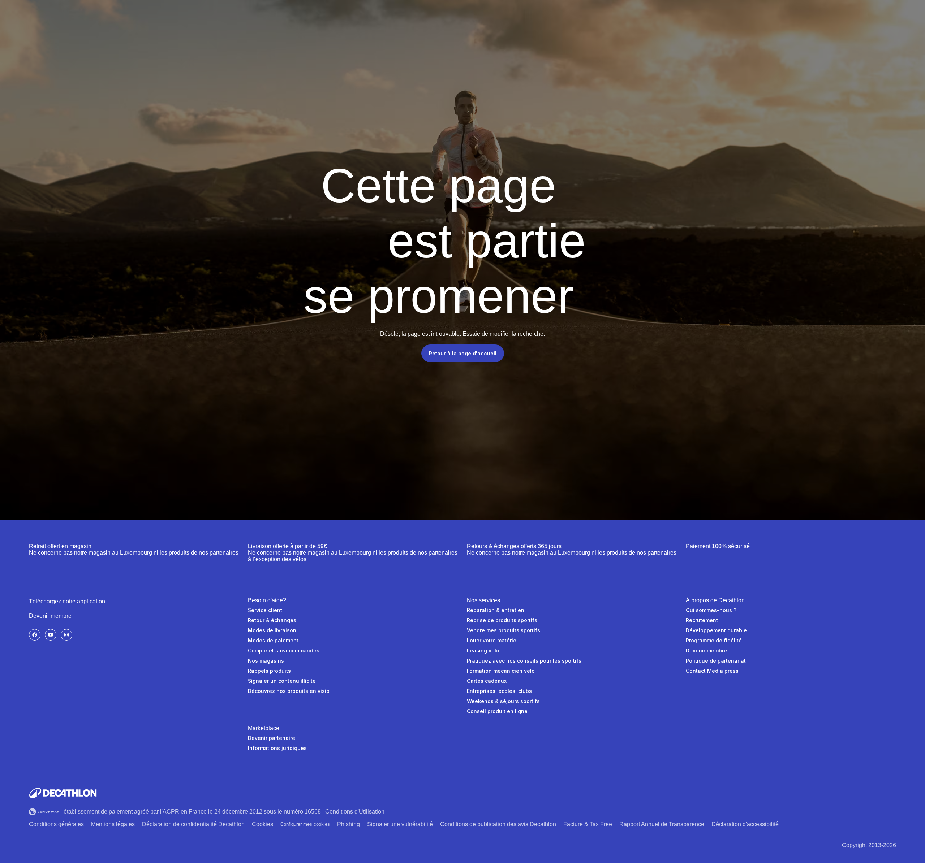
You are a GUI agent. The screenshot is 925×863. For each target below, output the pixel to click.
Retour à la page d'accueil (462, 353)
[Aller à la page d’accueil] (63, 793)
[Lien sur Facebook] (34, 635)
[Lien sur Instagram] (66, 635)
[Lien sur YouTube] (50, 635)
